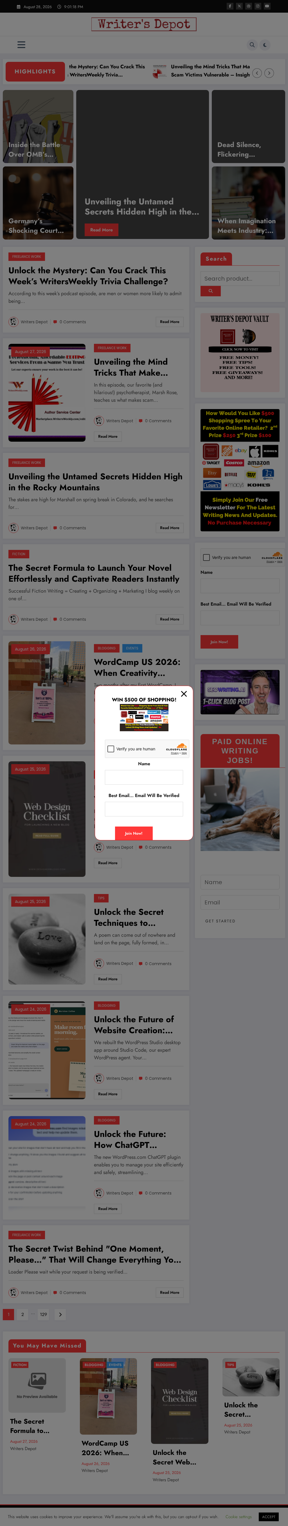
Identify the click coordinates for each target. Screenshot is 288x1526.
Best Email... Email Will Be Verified (144, 795)
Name (144, 763)
